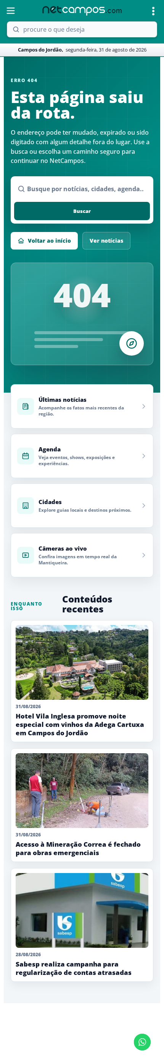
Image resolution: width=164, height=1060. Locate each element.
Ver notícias (106, 240)
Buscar (82, 211)
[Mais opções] (153, 11)
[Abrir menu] (10, 10)
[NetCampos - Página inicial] (82, 11)
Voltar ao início (49, 240)
